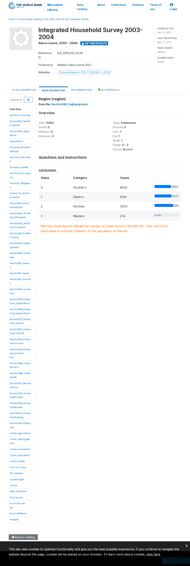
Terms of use (155, 6)
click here (153, 554)
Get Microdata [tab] (109, 90)
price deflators (18, 513)
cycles (13, 485)
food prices (16, 497)
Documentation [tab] (81, 90)
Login (173, 9)
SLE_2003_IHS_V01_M (56, 19)
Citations (138, 4)
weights (14, 519)
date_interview (18, 491)
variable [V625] (80, 19)
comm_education (20, 455)
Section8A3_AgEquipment (69, 104)
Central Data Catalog (30, 19)
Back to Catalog (24, 537)
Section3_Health (19, 167)
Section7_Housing (20, 115)
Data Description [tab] (53, 90)
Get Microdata (95, 43)
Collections (118, 4)
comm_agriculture (20, 433)
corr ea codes (18, 467)
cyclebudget (17, 479)
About (101, 4)
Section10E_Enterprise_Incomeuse (20, 353)
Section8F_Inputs (19, 273)
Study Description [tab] (24, 90)
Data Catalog (82, 6)
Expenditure (16, 141)
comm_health (17, 461)
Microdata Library (55, 7)
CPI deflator (16, 473)
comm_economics (20, 449)
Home (12, 19)
